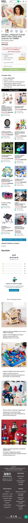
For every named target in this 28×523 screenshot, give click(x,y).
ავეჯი (11, 494)
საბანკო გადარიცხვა (8, 57)
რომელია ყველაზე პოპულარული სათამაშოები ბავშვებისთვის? (14, 449)
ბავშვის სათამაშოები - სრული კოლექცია (13, 239)
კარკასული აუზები (7, 498)
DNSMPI (21, 509)
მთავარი (14, 466)
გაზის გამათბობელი (7, 496)
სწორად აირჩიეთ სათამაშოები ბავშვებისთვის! (14, 410)
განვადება (6, 56)
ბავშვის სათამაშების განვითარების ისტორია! (14, 371)
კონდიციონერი (7, 500)
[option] (7, 31)
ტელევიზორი (7, 507)
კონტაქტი (20, 484)
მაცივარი (7, 502)
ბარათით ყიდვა (7, 59)
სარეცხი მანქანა (7, 505)
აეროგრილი (5, 494)
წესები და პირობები (21, 491)
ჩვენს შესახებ (20, 476)
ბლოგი (20, 478)
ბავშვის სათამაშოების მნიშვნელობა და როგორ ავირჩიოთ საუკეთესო (14, 332)
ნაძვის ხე (7, 491)
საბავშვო (3, 246)
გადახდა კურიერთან (8, 54)
